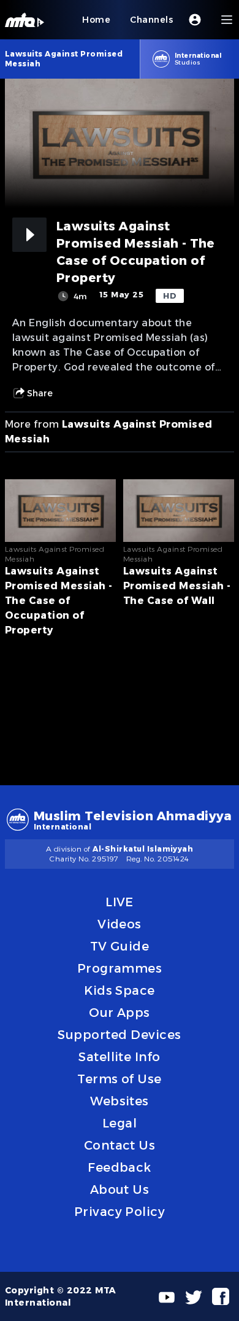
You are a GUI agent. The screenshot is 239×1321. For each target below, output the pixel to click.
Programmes (119, 968)
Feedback (119, 1167)
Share (40, 393)
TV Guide (120, 946)
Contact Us (120, 1145)
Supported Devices (119, 1034)
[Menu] (226, 19)
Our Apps (119, 1012)
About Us (120, 1189)
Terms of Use (119, 1079)
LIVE (119, 902)
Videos (119, 924)
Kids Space (119, 990)
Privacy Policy (119, 1211)
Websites (119, 1101)
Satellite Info (119, 1056)
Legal (119, 1123)
